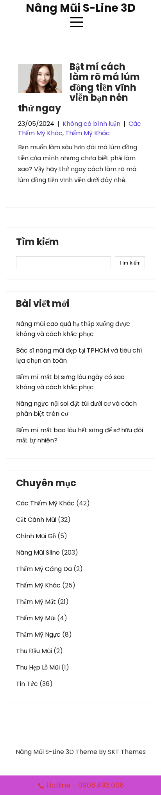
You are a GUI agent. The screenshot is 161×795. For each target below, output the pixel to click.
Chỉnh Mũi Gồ (36, 536)
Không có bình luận (91, 123)
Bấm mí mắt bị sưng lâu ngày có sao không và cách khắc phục (70, 382)
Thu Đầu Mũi (34, 650)
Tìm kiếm (37, 242)
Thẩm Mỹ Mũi (35, 618)
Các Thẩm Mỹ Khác (45, 503)
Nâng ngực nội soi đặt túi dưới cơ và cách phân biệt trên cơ (76, 408)
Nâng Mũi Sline (38, 552)
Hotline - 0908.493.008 (85, 785)
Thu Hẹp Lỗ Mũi (38, 667)
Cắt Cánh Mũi (36, 519)
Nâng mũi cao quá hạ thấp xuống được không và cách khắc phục (73, 328)
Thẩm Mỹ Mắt (36, 601)
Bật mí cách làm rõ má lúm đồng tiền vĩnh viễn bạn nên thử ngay (79, 87)
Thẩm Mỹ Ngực (38, 634)
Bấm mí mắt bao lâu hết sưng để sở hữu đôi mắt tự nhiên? (79, 435)
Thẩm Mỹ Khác (87, 133)
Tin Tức (27, 683)
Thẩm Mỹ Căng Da (44, 568)
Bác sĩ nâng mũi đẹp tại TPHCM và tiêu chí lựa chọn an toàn (79, 355)
